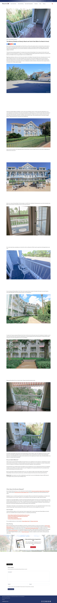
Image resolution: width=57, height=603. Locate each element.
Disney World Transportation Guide (31, 528)
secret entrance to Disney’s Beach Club (21, 492)
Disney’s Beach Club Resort (13, 39)
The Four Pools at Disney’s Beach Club (14, 518)
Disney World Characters (13, 530)
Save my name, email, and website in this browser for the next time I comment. (21, 586)
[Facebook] (42, 601)
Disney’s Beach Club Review (13, 517)
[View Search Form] (52, 3)
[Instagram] (50, 601)
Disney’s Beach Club (25, 521)
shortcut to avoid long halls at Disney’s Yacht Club (40, 491)
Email (30, 584)
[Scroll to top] (55, 600)
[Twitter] (44, 601)
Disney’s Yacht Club (34, 521)
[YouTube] (46, 601)
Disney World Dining (20, 3)
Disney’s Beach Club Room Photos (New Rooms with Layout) (18, 515)
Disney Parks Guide (25, 531)
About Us (3, 599)
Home (7, 39)
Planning (44, 3)
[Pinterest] (48, 601)
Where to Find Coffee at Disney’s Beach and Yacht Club (18, 516)
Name (9, 584)
